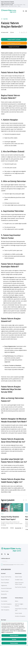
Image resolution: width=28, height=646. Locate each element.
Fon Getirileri (4, 601)
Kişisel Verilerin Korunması (8, 564)
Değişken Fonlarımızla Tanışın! (7, 4)
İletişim (19, 6)
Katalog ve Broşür (4, 6)
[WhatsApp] (24, 32)
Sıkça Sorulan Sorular (13, 6)
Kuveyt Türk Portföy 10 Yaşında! (7, 1)
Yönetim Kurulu (4, 591)
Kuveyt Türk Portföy (6, 577)
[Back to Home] (8, 11)
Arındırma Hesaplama (20, 616)
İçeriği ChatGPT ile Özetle (14, 39)
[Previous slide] (24, 500)
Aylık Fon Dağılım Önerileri (19, 605)
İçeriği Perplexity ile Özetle (14, 43)
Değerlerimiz (4, 585)
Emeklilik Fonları (19, 580)
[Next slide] (26, 500)
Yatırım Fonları (18, 577)
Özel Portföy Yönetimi (20, 587)
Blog (24, 4)
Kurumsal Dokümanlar (6, 588)
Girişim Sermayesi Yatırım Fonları (19, 583)
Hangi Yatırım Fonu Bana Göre (21, 609)
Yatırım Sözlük (18, 613)
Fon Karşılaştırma (5, 607)
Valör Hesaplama (5, 610)
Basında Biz (4, 594)
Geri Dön (5, 19)
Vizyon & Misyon (5, 580)
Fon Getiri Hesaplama (6, 604)
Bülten (16, 601)
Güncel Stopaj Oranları (18, 4)
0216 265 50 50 (6, 569)
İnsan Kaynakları (5, 582)
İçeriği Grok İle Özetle (14, 47)
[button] (23, 11)
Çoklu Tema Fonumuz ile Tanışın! (7, 3)
